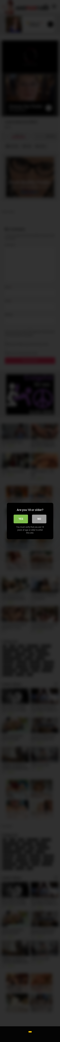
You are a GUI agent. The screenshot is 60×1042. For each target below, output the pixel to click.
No (39, 518)
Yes (21, 518)
